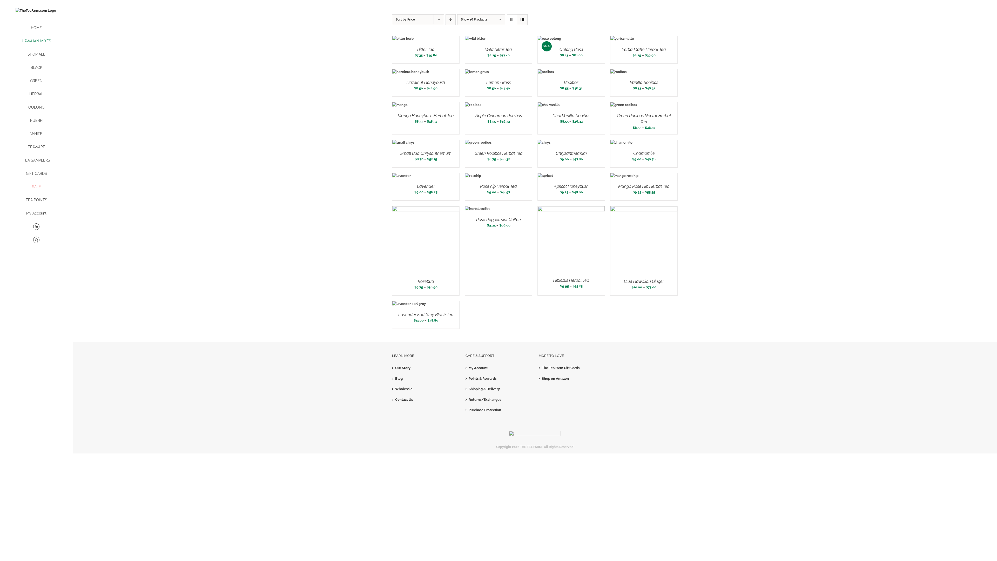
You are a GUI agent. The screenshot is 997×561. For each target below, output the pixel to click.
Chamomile (644, 153)
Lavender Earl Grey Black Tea (426, 314)
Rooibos (571, 82)
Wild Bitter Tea (498, 49)
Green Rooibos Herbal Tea (499, 153)
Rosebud (426, 281)
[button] (36, 240)
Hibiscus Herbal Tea (571, 280)
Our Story (402, 368)
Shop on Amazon (555, 378)
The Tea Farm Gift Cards (561, 368)
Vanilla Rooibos (644, 82)
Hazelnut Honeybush (426, 82)
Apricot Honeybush (571, 186)
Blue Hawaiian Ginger (644, 281)
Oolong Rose (571, 49)
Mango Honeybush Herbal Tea (426, 115)
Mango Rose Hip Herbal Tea (644, 186)
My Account (478, 368)
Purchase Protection (485, 410)
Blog (399, 378)
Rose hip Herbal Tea (498, 186)
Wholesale (404, 389)
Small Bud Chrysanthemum (426, 153)
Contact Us (404, 400)
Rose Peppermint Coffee (498, 219)
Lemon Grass (498, 82)
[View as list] (522, 20)
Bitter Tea (426, 49)
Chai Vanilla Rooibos (571, 115)
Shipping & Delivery (484, 389)
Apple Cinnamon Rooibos (498, 115)
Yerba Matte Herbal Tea (644, 49)
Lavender (426, 186)
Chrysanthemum (571, 153)
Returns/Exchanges (485, 400)
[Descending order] (451, 19)
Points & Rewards (482, 378)
